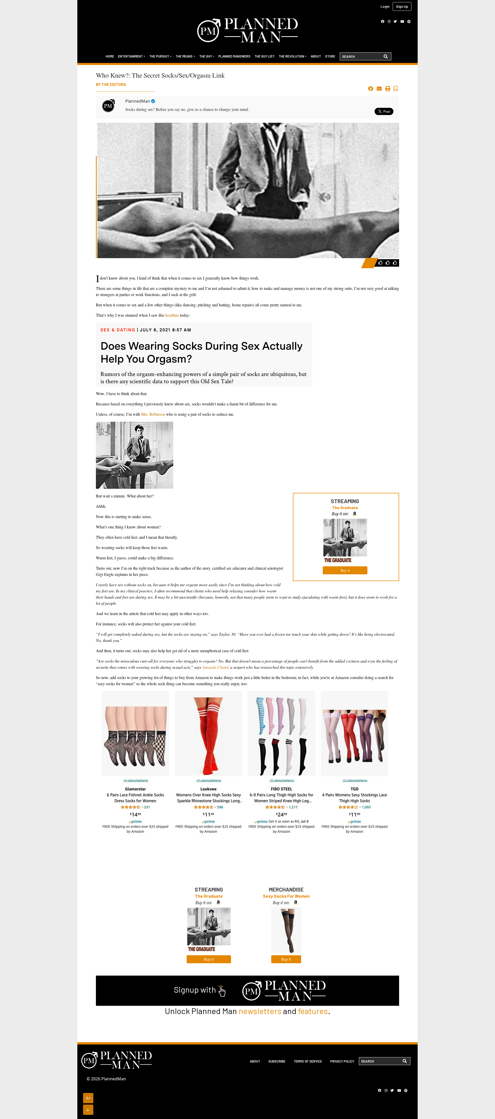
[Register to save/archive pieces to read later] (396, 88)
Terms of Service (308, 1061)
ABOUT (255, 1061)
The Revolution (291, 56)
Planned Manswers (234, 56)
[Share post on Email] (379, 88)
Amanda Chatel (215, 667)
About (316, 56)
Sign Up (402, 6)
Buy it (345, 570)
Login (385, 6)
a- (88, 1110)
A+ (88, 1098)
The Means (184, 56)
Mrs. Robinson (153, 414)
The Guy (205, 56)
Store (330, 56)
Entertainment (130, 56)
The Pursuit (159, 56)
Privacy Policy (342, 1061)
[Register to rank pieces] (381, 262)
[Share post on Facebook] (370, 88)
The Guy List (264, 56)
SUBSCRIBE (276, 1061)
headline (172, 315)
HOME (110, 56)
